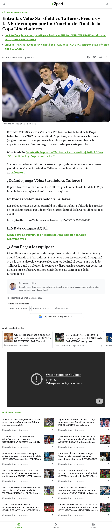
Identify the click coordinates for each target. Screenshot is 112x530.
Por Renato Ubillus (11, 57)
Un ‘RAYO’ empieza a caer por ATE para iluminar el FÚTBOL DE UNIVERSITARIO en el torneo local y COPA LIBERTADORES (32, 338)
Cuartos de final (41, 308)
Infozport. (18, 172)
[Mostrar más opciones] (107, 57)
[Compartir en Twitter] (94, 57)
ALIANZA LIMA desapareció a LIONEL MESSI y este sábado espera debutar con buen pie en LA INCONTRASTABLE (22, 422)
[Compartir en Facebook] (88, 57)
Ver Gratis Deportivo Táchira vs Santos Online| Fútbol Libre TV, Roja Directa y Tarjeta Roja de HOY (55, 154)
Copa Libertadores (18, 308)
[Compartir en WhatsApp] (101, 57)
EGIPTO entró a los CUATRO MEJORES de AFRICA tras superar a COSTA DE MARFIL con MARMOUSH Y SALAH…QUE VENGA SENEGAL (21, 507)
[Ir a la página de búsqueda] (4, 4)
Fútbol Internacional (15, 12)
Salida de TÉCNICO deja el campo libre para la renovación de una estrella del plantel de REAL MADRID (77, 456)
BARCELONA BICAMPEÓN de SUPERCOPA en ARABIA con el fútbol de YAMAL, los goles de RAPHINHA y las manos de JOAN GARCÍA (77, 473)
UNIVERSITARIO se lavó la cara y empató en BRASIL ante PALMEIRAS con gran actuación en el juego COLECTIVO (83, 338)
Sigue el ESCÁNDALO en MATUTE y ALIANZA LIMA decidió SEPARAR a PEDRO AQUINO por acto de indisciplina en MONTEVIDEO (76, 422)
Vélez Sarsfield (62, 308)
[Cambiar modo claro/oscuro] (107, 4)
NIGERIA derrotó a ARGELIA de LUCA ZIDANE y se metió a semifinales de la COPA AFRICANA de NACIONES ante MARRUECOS (78, 507)
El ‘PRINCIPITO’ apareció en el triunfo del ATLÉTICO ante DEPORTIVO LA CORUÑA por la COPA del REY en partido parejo (21, 439)
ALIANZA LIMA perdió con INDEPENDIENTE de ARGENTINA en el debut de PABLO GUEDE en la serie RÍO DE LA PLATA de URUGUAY (77, 490)
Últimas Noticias (11, 345)
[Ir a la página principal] (56, 4)
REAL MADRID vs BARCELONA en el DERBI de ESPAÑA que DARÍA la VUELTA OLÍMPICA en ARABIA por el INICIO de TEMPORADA (21, 490)
